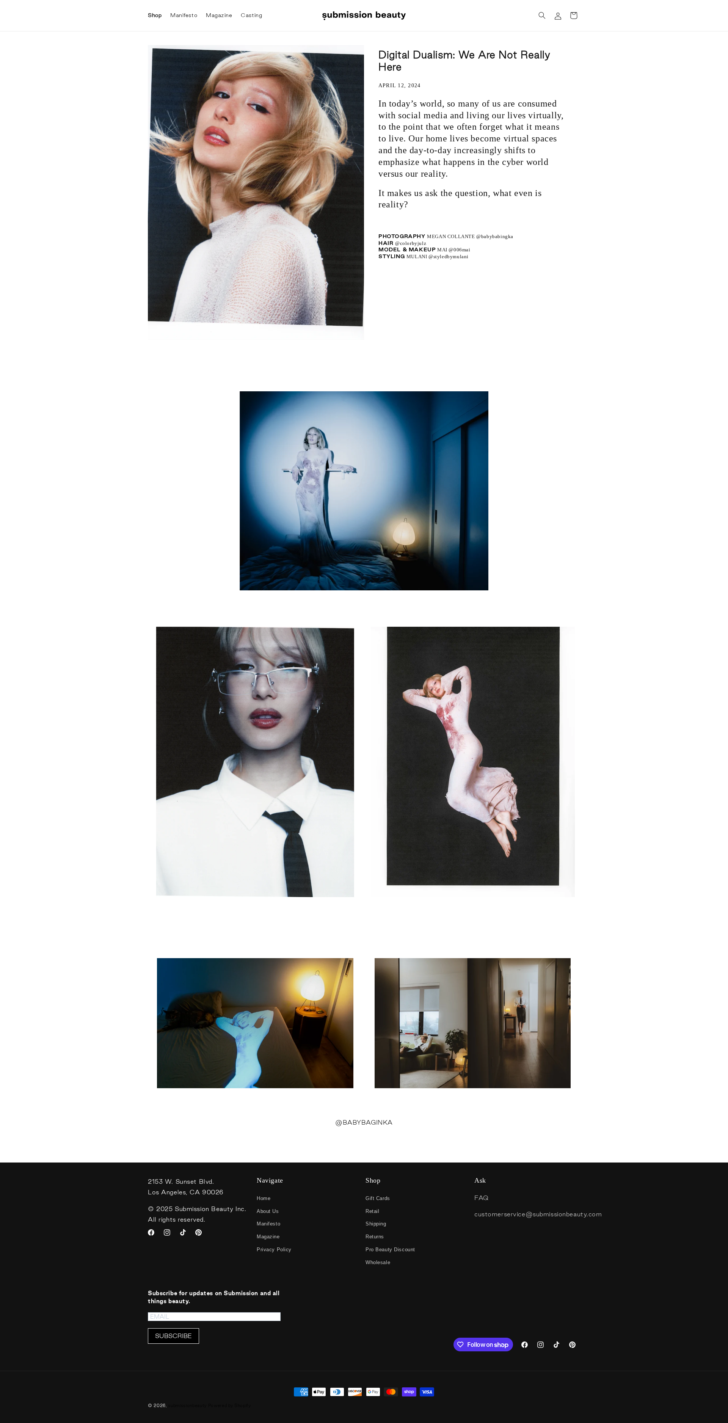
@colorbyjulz (417, 243)
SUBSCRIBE (173, 1335)
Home (263, 1198)
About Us (268, 1211)
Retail (372, 1211)
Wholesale (378, 1262)
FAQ (481, 1197)
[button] (542, 16)
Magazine (268, 1236)
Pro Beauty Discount (390, 1249)
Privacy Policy (274, 1249)
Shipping (376, 1224)
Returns (375, 1236)
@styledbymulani (449, 256)
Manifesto (268, 1224)
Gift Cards (378, 1198)
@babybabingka (494, 236)
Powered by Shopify (229, 1405)
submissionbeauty (187, 1405)
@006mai (459, 250)
